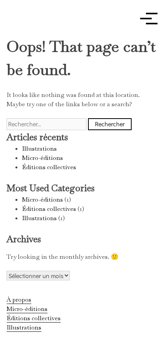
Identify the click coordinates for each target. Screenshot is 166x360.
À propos (19, 299)
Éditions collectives (49, 167)
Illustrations (39, 148)
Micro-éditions (42, 158)
